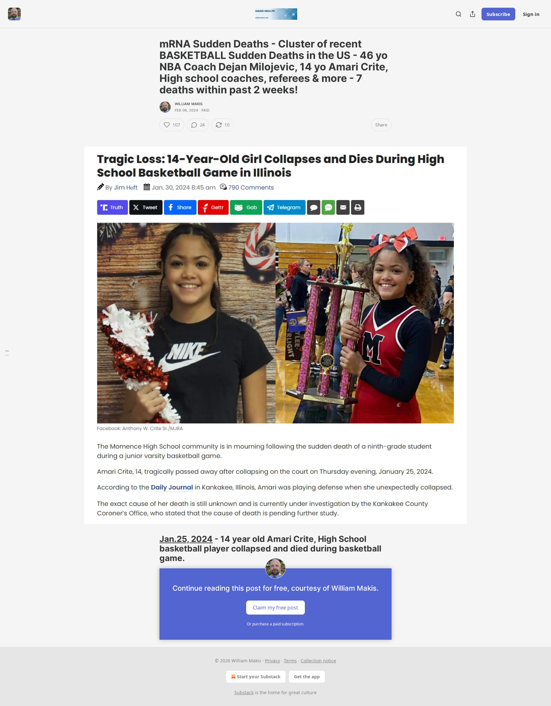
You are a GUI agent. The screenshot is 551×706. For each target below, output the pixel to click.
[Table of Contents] (7, 353)
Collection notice (318, 661)
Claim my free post (275, 607)
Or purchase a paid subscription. (275, 624)
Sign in (531, 14)
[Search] (458, 14)
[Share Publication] (472, 14)
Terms (290, 661)
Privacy (272, 661)
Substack (243, 692)
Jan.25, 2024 (186, 539)
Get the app (307, 677)
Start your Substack (259, 677)
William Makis (189, 104)
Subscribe (498, 14)
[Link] (150, 136)
